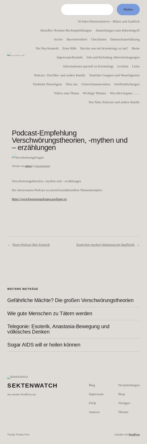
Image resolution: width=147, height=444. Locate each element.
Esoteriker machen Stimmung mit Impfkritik (105, 245)
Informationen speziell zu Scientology (88, 66)
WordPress (134, 434)
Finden (128, 9)
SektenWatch (32, 385)
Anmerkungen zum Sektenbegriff (118, 30)
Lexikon (122, 66)
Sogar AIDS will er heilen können (43, 345)
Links (136, 66)
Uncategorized (42, 166)
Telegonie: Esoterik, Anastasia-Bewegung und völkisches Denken (58, 329)
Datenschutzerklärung (125, 39)
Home (136, 48)
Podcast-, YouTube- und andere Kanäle (59, 75)
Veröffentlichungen (127, 84)
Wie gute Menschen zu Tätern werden (49, 313)
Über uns (72, 84)
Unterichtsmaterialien (95, 84)
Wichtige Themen (94, 93)
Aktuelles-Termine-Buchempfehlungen (66, 30)
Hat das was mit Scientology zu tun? (104, 48)
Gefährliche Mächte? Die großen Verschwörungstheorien (70, 300)
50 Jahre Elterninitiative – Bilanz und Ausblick (109, 21)
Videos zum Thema (66, 93)
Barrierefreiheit (77, 39)
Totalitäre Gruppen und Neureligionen (114, 75)
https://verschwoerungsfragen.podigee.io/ (39, 199)
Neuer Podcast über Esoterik (31, 245)
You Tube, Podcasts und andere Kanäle (114, 102)
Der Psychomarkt (47, 48)
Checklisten (99, 39)
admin (28, 166)
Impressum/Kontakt (70, 57)
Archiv (58, 39)
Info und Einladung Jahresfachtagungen (113, 57)
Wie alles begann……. (125, 93)
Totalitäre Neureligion (47, 84)
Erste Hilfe (69, 48)
